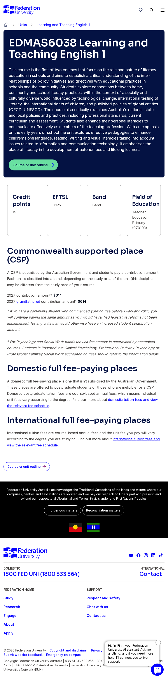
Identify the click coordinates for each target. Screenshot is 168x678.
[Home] (22, 10)
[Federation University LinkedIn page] (153, 555)
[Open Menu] (162, 10)
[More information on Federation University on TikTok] (160, 555)
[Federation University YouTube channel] (131, 555)
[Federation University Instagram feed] (146, 555)
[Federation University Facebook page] (138, 555)
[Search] (152, 10)
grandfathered (28, 301)
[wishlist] (141, 10)
